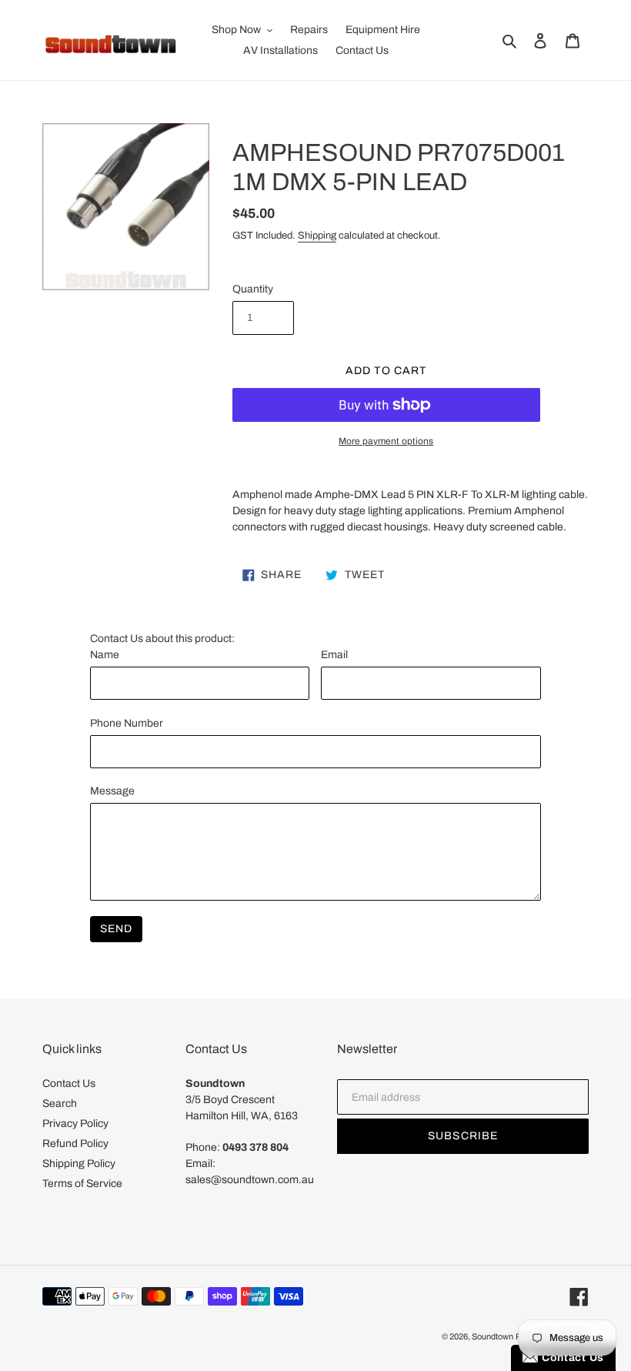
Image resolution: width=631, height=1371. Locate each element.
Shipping (317, 235)
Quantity (252, 289)
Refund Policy (75, 1143)
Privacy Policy (75, 1123)
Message (112, 791)
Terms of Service (82, 1183)
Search (59, 1103)
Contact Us (68, 1083)
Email (334, 654)
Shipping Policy (78, 1163)
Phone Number (126, 723)
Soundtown (492, 1336)
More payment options (386, 441)
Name (104, 654)
